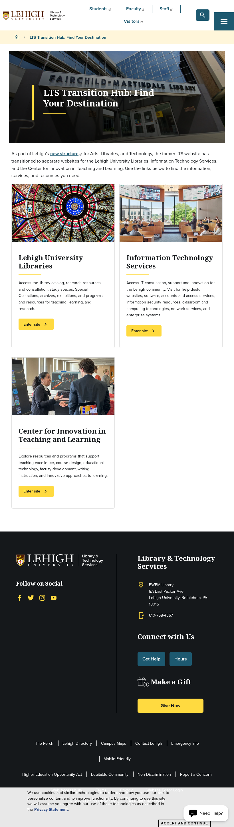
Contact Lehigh (148, 743)
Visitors (132, 21)
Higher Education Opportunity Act (52, 774)
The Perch (44, 743)
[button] (202, 15)
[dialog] (117, 807)
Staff (164, 8)
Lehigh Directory (77, 743)
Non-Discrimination (154, 774)
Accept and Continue (184, 823)
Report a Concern (196, 774)
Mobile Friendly (117, 759)
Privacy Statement (51, 809)
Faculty (133, 8)
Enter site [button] (36, 324)
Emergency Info (185, 743)
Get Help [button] (151, 659)
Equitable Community (109, 774)
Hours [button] (180, 659)
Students (98, 8)
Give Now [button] (170, 705)
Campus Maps (113, 743)
